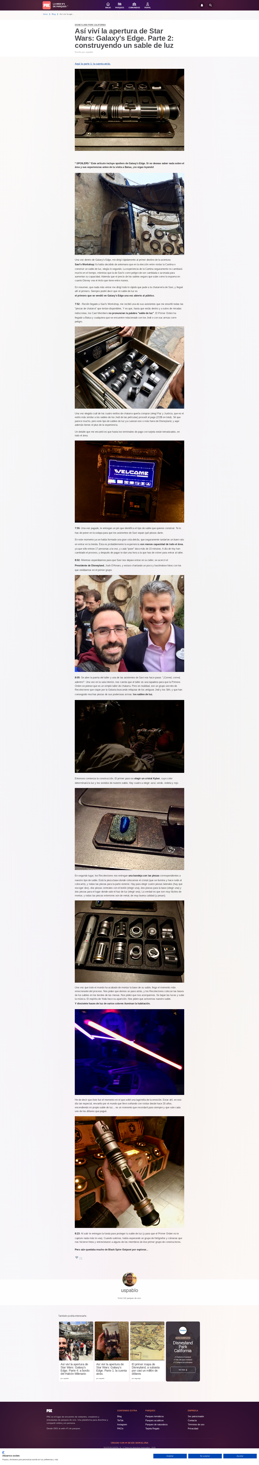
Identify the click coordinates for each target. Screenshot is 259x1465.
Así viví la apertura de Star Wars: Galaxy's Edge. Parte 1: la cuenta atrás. (111, 1369)
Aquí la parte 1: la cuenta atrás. (93, 63)
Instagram (122, 1424)
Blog (54, 14)
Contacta (192, 1420)
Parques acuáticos (154, 1420)
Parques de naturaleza (156, 1424)
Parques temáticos (154, 1416)
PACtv (120, 1428)
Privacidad (193, 1428)
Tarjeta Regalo (152, 1428)
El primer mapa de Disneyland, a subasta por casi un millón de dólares (146, 1369)
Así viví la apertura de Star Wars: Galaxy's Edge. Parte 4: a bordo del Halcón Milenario (75, 1369)
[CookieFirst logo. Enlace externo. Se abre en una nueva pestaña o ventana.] (3, 1452)
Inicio (45, 14)
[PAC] (47, 5)
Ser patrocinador (196, 1416)
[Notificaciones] (202, 5)
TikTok (120, 1420)
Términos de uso (196, 1424)
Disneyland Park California (90, 25)
